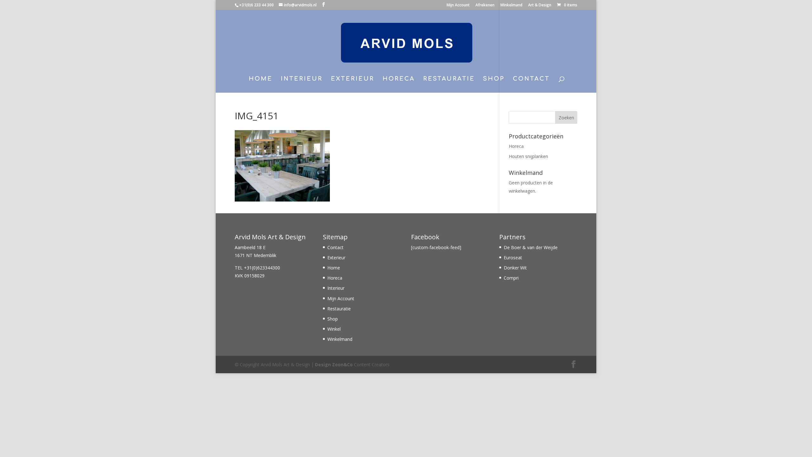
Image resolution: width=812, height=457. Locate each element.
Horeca (399, 79)
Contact (531, 79)
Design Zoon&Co (334, 364)
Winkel (334, 329)
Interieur (302, 79)
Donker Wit (515, 268)
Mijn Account (458, 5)
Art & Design (539, 5)
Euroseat (513, 258)
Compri (511, 278)
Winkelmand (511, 5)
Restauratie (449, 79)
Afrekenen (484, 5)
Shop (494, 79)
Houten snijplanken (528, 156)
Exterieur (352, 79)
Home (260, 79)
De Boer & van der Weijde (531, 247)
